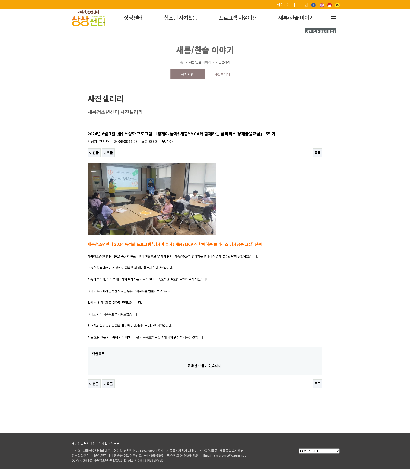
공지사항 (187, 74)
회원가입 (283, 4)
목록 (317, 152)
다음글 (108, 152)
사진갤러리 (222, 74)
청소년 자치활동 (180, 18)
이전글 (94, 152)
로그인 (303, 4)
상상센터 (133, 18)
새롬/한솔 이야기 (296, 18)
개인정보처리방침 (83, 443)
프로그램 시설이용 (238, 18)
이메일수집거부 (108, 443)
